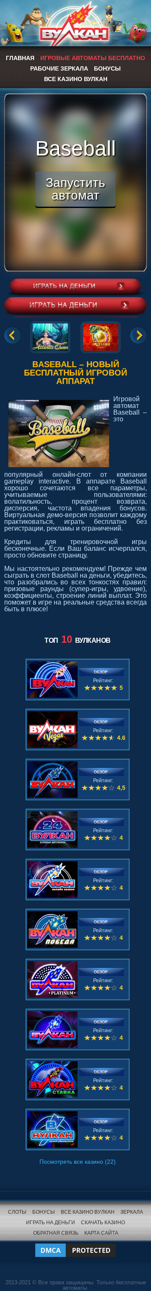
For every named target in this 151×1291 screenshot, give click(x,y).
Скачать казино (103, 1222)
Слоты (17, 1212)
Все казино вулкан (75, 79)
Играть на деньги (50, 1222)
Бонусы (107, 68)
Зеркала (131, 1212)
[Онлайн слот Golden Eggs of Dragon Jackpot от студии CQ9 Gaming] (101, 335)
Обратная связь (55, 1233)
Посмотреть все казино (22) (77, 1161)
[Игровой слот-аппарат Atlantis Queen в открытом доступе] (50, 335)
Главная (20, 58)
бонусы (43, 1212)
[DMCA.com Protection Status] (75, 1245)
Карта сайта (101, 1233)
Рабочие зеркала (59, 68)
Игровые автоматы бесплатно (92, 58)
